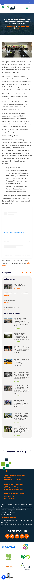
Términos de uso (10, 486)
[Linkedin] (17, 536)
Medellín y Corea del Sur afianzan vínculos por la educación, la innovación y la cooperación (22, 362)
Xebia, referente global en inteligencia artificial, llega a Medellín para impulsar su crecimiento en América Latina (22, 375)
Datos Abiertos (9, 495)
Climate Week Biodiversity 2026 (19, 285)
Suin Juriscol (9, 497)
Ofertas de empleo (11, 481)
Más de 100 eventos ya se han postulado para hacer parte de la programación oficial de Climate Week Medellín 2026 (21, 389)
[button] (2, 3)
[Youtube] (26, 536)
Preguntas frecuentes (12, 479)
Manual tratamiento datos (13, 488)
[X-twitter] (22, 536)
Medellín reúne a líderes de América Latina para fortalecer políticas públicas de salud (21, 403)
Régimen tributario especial (14, 493)
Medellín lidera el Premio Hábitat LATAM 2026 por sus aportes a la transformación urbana (21, 349)
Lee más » (17, 288)
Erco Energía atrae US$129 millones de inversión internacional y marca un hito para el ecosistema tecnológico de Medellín (21, 322)
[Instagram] (7, 536)
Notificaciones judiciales (13, 490)
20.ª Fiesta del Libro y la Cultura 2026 (16, 293)
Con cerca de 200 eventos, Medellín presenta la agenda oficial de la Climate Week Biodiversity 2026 (21, 336)
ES (30, 2)
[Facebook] (12, 536)
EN (30, 6)
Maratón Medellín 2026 (11, 307)
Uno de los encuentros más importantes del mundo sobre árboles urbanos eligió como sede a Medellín (21, 416)
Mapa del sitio (9, 498)
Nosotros (7, 477)
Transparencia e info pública (14, 475)
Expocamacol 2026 (10, 300)
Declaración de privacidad (14, 484)
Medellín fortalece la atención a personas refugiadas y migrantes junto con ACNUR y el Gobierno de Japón (21, 430)
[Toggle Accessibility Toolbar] (3, 577)
